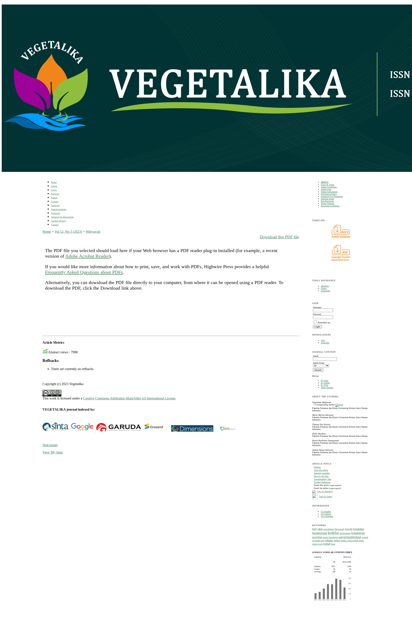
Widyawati (93, 231)
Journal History (58, 221)
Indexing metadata (322, 473)
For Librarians (327, 516)
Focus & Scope (327, 184)
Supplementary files (322, 479)
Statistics (55, 213)
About (54, 186)
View (323, 340)
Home (54, 182)
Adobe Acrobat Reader (87, 256)
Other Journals (327, 387)
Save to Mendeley (325, 491)
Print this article (321, 470)
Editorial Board (327, 199)
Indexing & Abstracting (62, 217)
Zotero (324, 288)
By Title (324, 385)
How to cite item (321, 476)
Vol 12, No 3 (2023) (68, 231)
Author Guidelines (329, 187)
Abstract (317, 467)
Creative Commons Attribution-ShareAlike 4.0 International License (129, 398)
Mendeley (325, 286)
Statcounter (50, 445)
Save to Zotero (325, 496)
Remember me (324, 322)
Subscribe (325, 343)
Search (54, 198)
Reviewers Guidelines (330, 206)
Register (55, 194)
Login (54, 190)
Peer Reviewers (327, 201)
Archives (55, 205)
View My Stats (52, 452)
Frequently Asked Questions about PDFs (84, 272)
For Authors (326, 514)
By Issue (324, 380)
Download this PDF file (279, 237)
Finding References (322, 482)
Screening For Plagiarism (332, 196)
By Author (325, 383)
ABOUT (325, 182)
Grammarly (325, 291)
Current (54, 201)
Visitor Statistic (327, 203)
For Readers (326, 511)
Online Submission (329, 192)
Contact (55, 225)
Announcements (58, 209)
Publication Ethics (329, 194)
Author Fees (326, 189)
